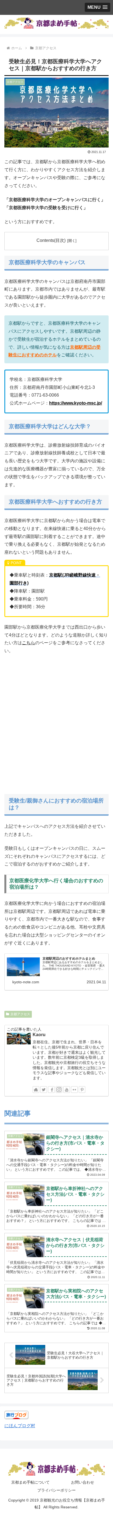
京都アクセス (20, 1014)
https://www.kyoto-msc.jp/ (75, 403)
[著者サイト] (36, 1089)
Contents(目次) (51, 240)
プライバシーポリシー (56, 1490)
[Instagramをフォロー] (59, 1089)
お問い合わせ (82, 1482)
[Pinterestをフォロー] (82, 1089)
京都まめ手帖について (30, 1482)
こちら (28, 642)
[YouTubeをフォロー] (66, 1089)
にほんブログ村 (19, 1425)
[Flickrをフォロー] (74, 1089)
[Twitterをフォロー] (43, 1089)
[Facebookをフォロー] (51, 1089)
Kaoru (39, 1034)
